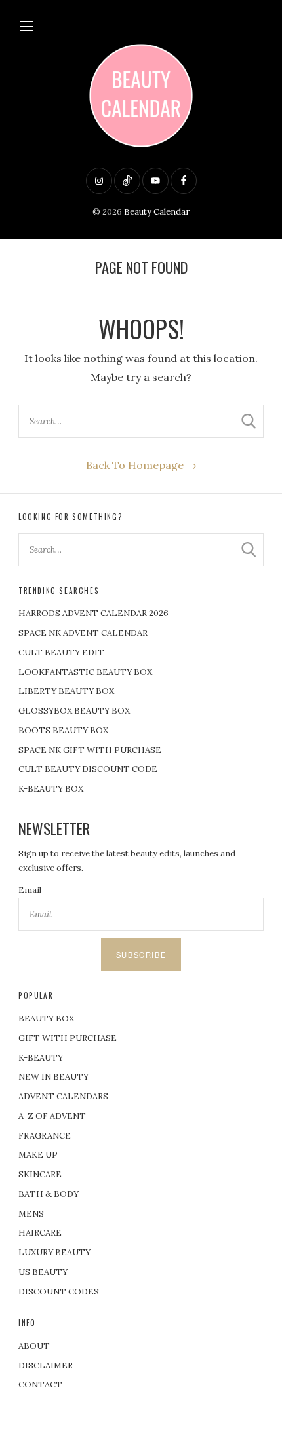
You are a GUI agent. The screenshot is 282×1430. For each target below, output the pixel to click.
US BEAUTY (43, 1271)
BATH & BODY (48, 1194)
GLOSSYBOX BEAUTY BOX (74, 710)
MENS (31, 1213)
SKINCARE (40, 1174)
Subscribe (141, 954)
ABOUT (34, 1345)
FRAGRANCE (44, 1135)
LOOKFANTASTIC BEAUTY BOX (85, 672)
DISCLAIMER (45, 1365)
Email (29, 890)
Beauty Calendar (157, 211)
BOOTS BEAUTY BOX (63, 730)
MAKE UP (38, 1154)
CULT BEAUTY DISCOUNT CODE (87, 769)
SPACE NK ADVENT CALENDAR (83, 632)
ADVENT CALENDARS (63, 1096)
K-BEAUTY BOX (50, 788)
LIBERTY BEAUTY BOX (66, 691)
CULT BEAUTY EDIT (61, 652)
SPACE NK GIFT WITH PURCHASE (89, 750)
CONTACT (40, 1384)
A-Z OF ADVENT (52, 1116)
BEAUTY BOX (46, 1018)
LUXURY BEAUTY (54, 1252)
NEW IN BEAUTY (53, 1076)
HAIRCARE (40, 1232)
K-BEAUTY (40, 1057)
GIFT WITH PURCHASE (67, 1038)
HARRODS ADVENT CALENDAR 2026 (93, 613)
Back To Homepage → (141, 464)
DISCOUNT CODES (58, 1291)
